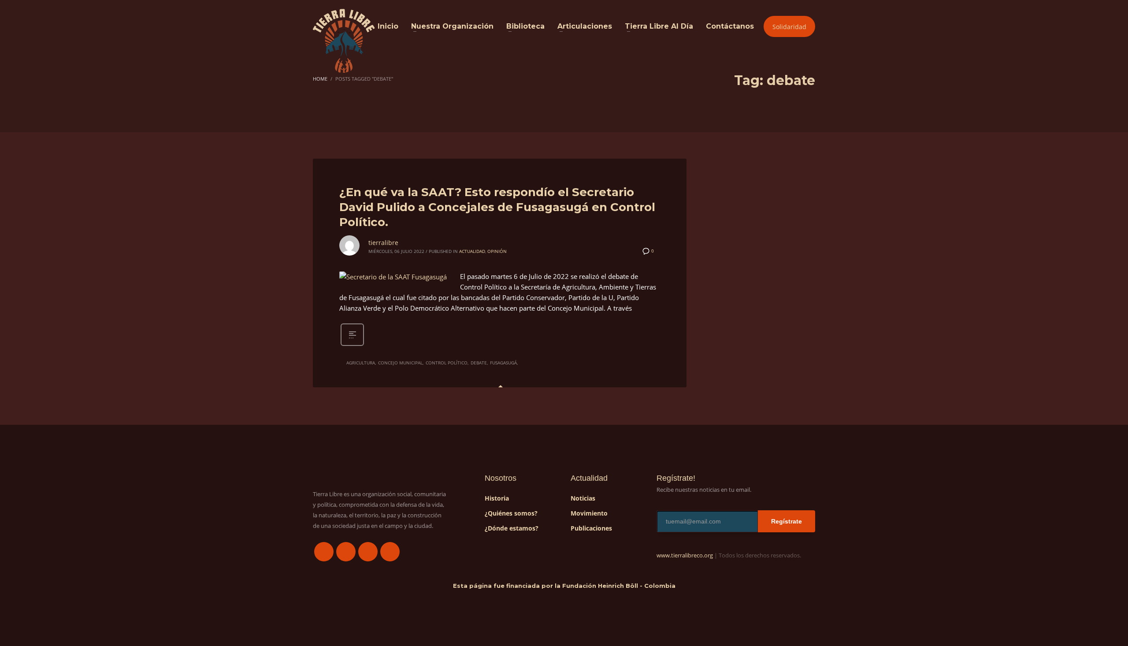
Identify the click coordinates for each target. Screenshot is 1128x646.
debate (479, 363)
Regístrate (786, 521)
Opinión (497, 251)
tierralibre (383, 242)
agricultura (360, 363)
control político (447, 363)
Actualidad (472, 251)
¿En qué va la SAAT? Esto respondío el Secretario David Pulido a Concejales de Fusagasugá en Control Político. (497, 207)
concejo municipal (400, 363)
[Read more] (352, 345)
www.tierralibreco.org (685, 555)
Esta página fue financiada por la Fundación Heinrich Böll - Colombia (564, 585)
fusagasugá (503, 363)
